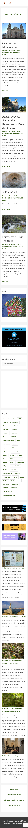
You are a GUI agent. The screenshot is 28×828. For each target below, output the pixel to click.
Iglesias (6, 448)
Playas (5, 466)
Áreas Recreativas (9, 495)
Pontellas (5, 469)
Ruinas (15, 477)
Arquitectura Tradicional (10, 422)
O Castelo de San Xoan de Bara (13, 568)
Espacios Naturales (8, 440)
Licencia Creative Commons (14, 800)
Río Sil (12, 480)
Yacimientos (8, 491)
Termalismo (14, 487)
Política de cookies (14, 805)
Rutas (22, 477)
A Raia (19, 418)
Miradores (15, 448)
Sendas (5, 487)
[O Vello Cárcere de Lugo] (13, 746)
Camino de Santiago (15, 425)
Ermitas (13, 436)
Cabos (5, 425)
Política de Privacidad (14, 794)
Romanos (17, 473)
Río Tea (18, 480)
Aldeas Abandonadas (9, 418)
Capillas (5, 429)
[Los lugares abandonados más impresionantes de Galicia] (13, 700)
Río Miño (5, 480)
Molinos (6, 452)
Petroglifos (20, 462)
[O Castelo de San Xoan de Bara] (13, 558)
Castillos (14, 429)
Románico (7, 477)
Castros (5, 433)
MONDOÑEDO (7, 52)
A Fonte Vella (10, 192)
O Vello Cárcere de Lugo (10, 756)
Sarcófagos (15, 484)
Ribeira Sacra (7, 473)
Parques (19, 455)
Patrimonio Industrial (16, 459)
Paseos (5, 459)
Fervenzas (6, 444)
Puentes (14, 469)
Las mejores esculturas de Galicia (14, 616)
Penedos (12, 462)
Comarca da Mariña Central (11, 50)
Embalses (5, 436)
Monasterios (15, 452)
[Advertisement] (14, 388)
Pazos (5, 462)
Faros (18, 440)
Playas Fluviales (15, 466)
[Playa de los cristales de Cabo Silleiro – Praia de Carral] (13, 651)
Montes (5, 455)
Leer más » (6, 91)
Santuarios (6, 484)
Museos (12, 455)
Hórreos (15, 444)
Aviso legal (14, 789)
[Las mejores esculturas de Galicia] (13, 608)
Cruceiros (14, 433)
